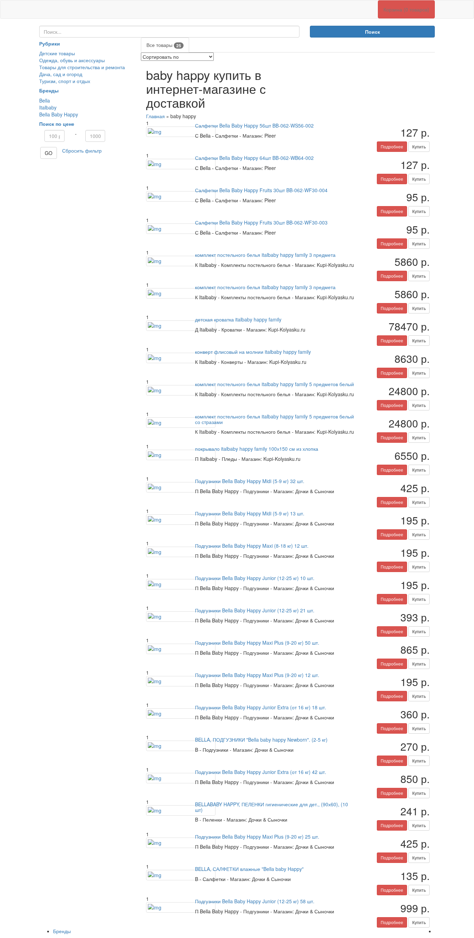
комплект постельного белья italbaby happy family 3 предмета (265, 254)
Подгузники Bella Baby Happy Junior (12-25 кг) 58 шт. (254, 901)
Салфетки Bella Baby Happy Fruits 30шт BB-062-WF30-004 (261, 190)
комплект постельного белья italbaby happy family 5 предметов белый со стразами (274, 419)
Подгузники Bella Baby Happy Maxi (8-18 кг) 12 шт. (251, 545)
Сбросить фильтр (82, 150)
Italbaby (48, 107)
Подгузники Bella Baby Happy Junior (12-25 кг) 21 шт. (254, 610)
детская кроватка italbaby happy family (238, 319)
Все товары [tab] (163, 45)
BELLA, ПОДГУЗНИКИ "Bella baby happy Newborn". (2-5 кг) (261, 739)
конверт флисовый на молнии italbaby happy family (253, 351)
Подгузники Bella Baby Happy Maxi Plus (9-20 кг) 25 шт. (257, 836)
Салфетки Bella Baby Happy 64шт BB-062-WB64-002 (254, 157)
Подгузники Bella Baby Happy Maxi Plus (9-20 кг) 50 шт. (257, 642)
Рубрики (49, 43)
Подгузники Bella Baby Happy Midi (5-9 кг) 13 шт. (249, 513)
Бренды (49, 90)
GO (48, 152)
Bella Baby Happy (58, 114)
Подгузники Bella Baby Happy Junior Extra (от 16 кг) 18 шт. (260, 707)
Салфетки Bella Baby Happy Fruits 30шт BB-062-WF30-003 (261, 222)
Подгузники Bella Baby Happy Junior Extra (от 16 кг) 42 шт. (260, 771)
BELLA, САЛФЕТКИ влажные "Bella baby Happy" (249, 868)
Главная (155, 116)
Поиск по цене (56, 123)
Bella (44, 100)
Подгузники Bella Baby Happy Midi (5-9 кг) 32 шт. (249, 481)
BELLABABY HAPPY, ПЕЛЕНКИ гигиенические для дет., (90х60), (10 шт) (271, 807)
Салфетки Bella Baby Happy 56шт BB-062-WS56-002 (254, 125)
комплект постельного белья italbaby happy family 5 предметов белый (274, 384)
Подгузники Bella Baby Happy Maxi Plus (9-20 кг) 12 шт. (257, 674)
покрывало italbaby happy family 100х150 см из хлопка (256, 448)
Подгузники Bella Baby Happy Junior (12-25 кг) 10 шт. (254, 577)
